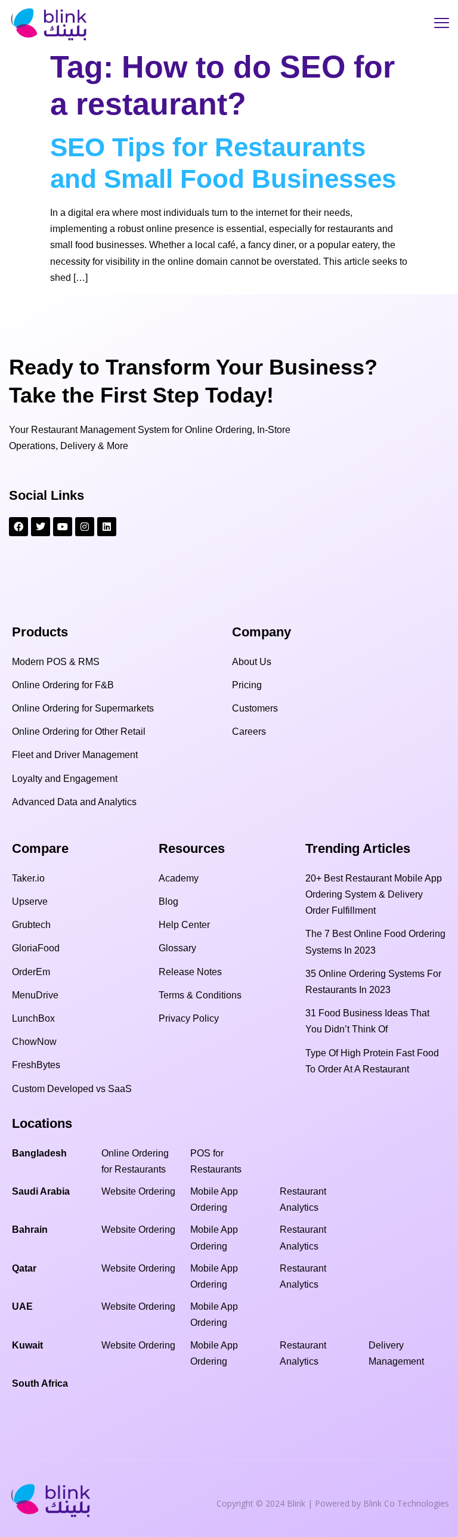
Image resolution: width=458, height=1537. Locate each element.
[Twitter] (40, 526)
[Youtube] (62, 526)
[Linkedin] (106, 526)
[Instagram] (84, 526)
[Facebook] (18, 526)
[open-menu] (441, 24)
